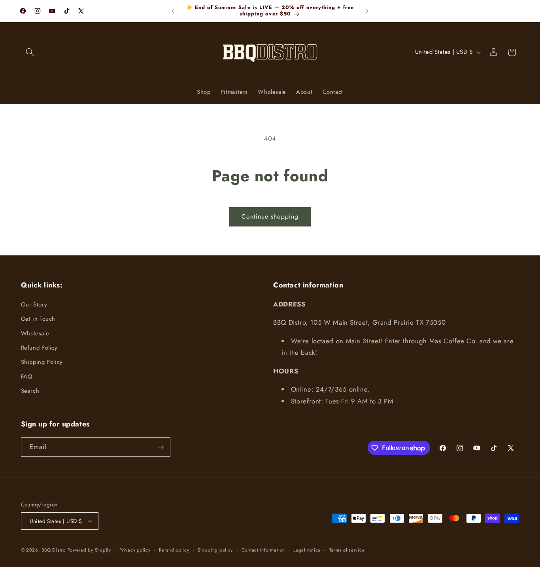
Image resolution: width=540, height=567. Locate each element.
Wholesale (35, 333)
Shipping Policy (41, 362)
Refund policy (174, 550)
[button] (30, 52)
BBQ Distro (53, 550)
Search (30, 390)
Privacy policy (134, 550)
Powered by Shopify (89, 550)
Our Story (34, 304)
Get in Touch (38, 318)
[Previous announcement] (172, 11)
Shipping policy (215, 550)
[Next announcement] (367, 11)
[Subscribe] (160, 447)
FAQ (27, 376)
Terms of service (347, 550)
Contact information (263, 550)
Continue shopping (270, 216)
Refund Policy (39, 347)
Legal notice (307, 550)
